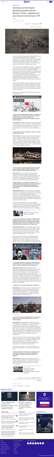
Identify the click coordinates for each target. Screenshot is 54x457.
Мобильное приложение (5, 448)
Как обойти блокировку (5, 446)
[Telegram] (47, 2)
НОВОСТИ (22, 412)
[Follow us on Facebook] (28, 443)
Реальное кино (16, 5)
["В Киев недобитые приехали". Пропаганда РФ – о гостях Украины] (44, 423)
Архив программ (3, 452)
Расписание (16, 452)
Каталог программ (4, 444)
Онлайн (15, 448)
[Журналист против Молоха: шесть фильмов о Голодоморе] (18, 213)
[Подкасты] (43, 443)
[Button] (27, 24)
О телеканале (3, 442)
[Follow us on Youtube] (33, 443)
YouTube (15, 450)
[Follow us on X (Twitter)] (30, 443)
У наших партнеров (17, 444)
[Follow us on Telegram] (38, 443)
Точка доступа (16, 442)
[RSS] (40, 443)
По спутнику (16, 446)
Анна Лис (14, 18)
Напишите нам (3, 450)
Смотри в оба (40, 412)
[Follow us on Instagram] (35, 443)
